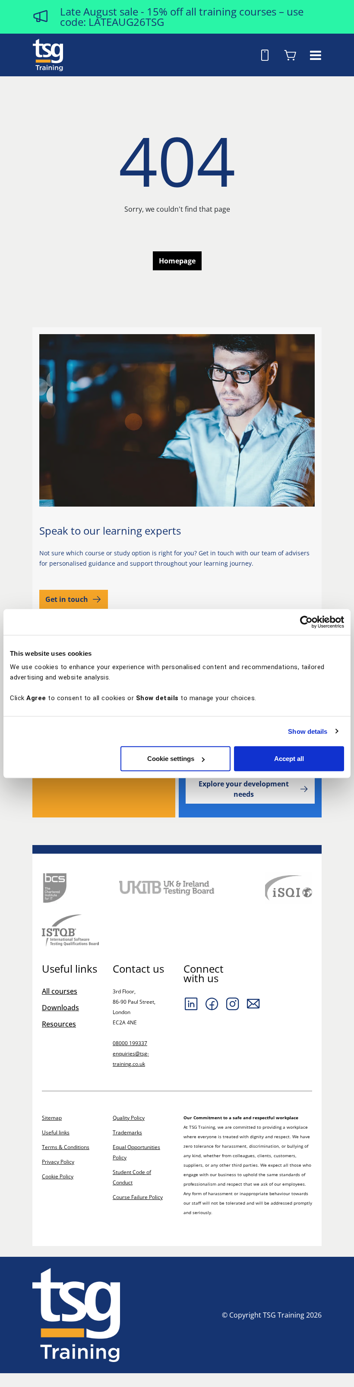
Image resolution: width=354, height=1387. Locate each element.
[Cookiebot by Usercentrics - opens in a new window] (306, 621)
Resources (59, 1024)
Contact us (138, 969)
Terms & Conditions (65, 1147)
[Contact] (253, 1003)
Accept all (289, 758)
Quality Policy (129, 1117)
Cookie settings (170, 758)
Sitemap (52, 1117)
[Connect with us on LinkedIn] (191, 1003)
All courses (59, 991)
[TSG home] (48, 54)
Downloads (60, 1007)
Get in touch (66, 599)
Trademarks (127, 1132)
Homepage (177, 261)
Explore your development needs (244, 789)
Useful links (56, 1132)
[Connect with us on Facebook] (212, 1003)
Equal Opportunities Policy (136, 1152)
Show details (307, 731)
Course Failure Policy (138, 1197)
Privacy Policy (58, 1161)
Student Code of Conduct (132, 1177)
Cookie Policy (57, 1176)
